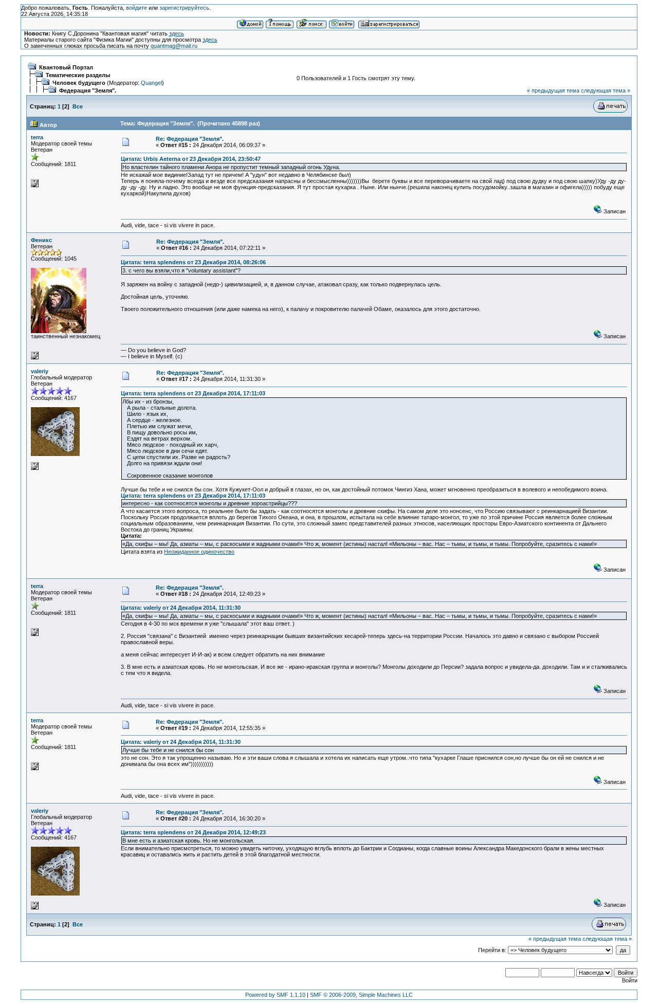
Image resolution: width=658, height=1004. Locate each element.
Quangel (151, 83)
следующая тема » (605, 90)
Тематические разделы (78, 75)
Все (77, 106)
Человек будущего (78, 83)
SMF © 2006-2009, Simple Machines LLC (361, 995)
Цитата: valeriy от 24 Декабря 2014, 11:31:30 (181, 608)
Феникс (41, 240)
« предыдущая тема (553, 90)
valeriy (39, 371)
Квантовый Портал (66, 67)
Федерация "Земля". (87, 90)
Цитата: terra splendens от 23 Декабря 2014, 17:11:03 (193, 393)
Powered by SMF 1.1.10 (275, 995)
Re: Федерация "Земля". (190, 139)
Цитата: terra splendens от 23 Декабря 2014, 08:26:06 (193, 262)
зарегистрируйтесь (184, 8)
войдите (136, 8)
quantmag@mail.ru (174, 46)
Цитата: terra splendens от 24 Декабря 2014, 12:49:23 (193, 832)
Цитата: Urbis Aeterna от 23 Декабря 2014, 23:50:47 (191, 159)
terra (37, 137)
